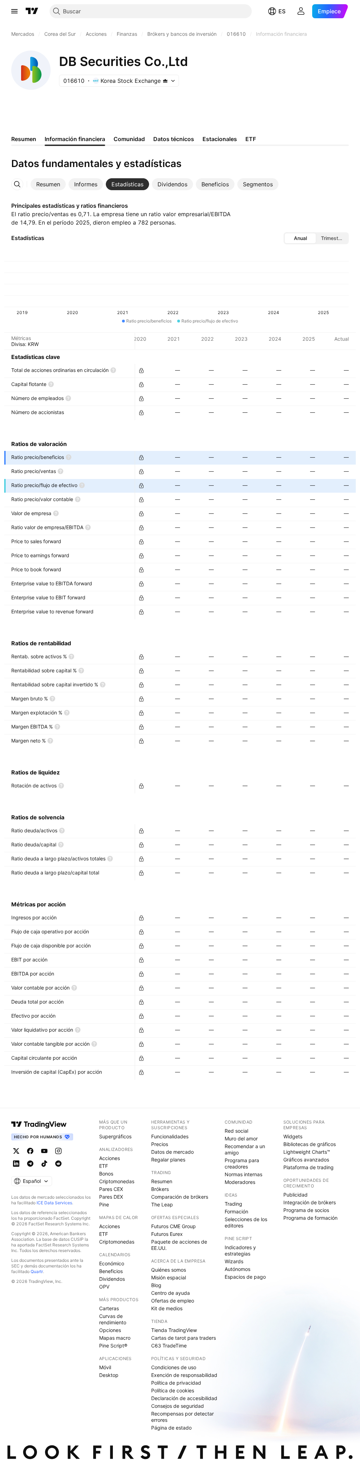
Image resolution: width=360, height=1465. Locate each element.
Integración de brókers (309, 1202)
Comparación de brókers (179, 1197)
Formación (236, 1211)
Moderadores (240, 1182)
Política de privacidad (176, 1383)
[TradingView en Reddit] (58, 1163)
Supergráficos (115, 1136)
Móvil (105, 1367)
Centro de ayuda (170, 1293)
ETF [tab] (250, 138)
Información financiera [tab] (75, 138)
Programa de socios (306, 1210)
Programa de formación (310, 1218)
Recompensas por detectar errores (182, 1417)
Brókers (160, 1189)
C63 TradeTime (169, 1346)
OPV (104, 1287)
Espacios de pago (245, 1277)
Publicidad (295, 1195)
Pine (104, 1204)
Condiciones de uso (173, 1367)
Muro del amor (241, 1138)
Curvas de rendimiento (112, 1319)
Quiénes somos (168, 1270)
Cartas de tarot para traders (183, 1338)
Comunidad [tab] (129, 138)
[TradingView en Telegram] (30, 1163)
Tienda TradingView (174, 1330)
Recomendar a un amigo (245, 1149)
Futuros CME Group (173, 1226)
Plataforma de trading (308, 1167)
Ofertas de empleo (172, 1301)
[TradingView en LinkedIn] (16, 1163)
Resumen (161, 1181)
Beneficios (111, 1271)
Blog (156, 1285)
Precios (159, 1144)
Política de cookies (172, 1390)
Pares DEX (111, 1197)
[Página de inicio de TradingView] (32, 11)
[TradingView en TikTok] (44, 1163)
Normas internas (243, 1174)
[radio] (300, 238)
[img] (165, 81)
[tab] (48, 184)
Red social (236, 1131)
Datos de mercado (172, 1152)
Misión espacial (168, 1277)
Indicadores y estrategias (240, 1250)
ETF (103, 1166)
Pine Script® (113, 1346)
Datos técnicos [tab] (173, 138)
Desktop (108, 1375)
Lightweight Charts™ (306, 1152)
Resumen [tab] (23, 138)
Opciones (110, 1330)
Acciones (109, 1158)
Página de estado (171, 1428)
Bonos (106, 1174)
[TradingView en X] (16, 1151)
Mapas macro (114, 1338)
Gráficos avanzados (306, 1160)
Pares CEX (111, 1189)
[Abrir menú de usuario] (301, 11)
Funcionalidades (169, 1136)
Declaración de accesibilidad (184, 1398)
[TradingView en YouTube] (44, 1151)
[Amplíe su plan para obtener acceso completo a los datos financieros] (141, 370)
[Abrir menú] (14, 11)
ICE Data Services (54, 1202)
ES (281, 11)
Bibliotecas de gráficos (309, 1144)
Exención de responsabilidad (184, 1375)
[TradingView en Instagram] (58, 1151)
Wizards (234, 1261)
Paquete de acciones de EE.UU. (179, 1245)
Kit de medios (166, 1308)
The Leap (162, 1204)
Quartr (37, 1271)
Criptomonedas (116, 1181)
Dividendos (112, 1279)
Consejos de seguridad (177, 1406)
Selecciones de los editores (246, 1222)
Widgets (292, 1136)
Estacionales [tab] (219, 138)
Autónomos (237, 1269)
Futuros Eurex (167, 1234)
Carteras (109, 1308)
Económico (111, 1263)
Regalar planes (168, 1160)
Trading (233, 1204)
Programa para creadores (242, 1163)
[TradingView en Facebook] (30, 1151)
